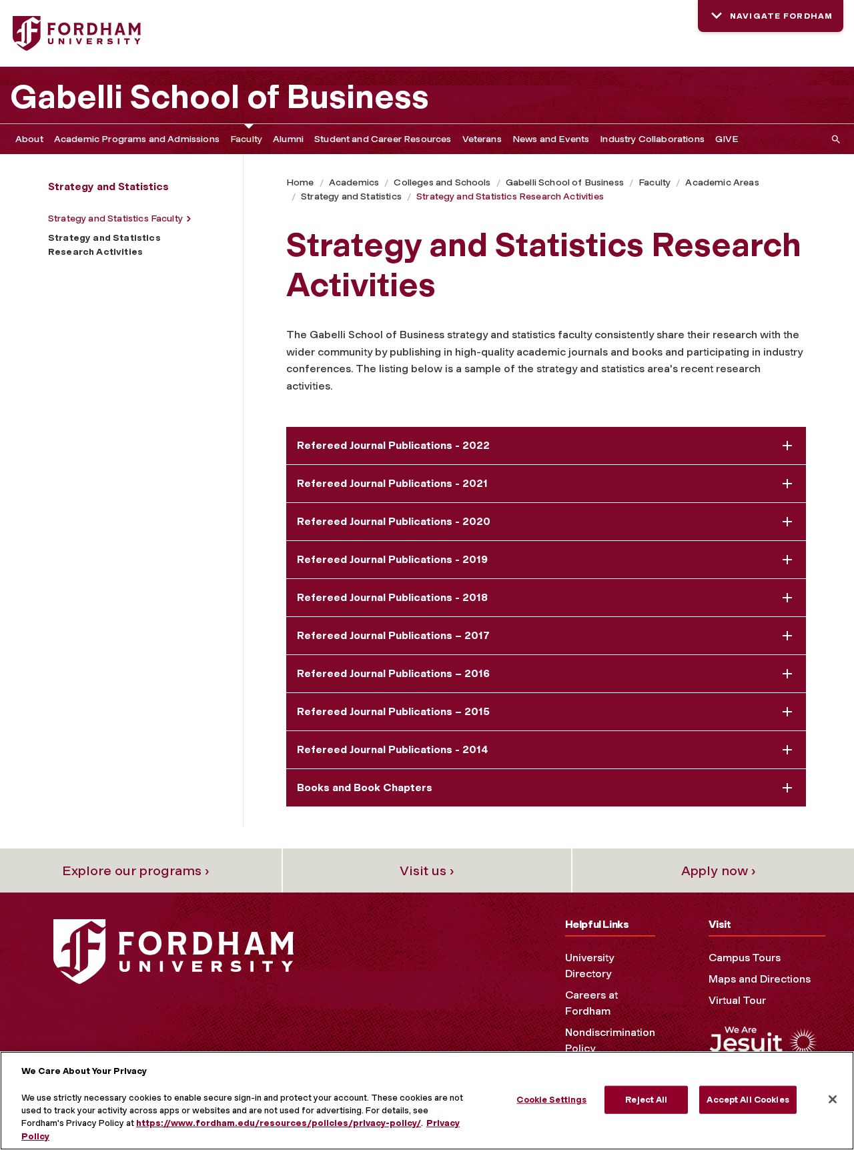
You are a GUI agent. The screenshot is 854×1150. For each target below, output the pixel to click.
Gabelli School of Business (219, 97)
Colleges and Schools (442, 182)
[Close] (832, 1099)
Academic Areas (722, 182)
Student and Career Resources (382, 139)
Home (300, 182)
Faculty (246, 139)
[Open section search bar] (833, 139)
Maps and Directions (760, 979)
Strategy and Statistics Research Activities (510, 196)
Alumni (288, 139)
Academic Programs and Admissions (137, 139)
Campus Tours (745, 957)
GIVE (727, 139)
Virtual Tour (737, 1000)
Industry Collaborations (652, 139)
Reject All (646, 1100)
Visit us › (427, 870)
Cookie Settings (551, 1100)
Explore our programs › (135, 870)
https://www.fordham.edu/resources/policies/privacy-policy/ (278, 1124)
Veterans (482, 139)
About (29, 139)
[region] (427, 1100)
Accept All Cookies (748, 1100)
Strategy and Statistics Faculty (115, 218)
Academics (354, 182)
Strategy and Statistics (351, 196)
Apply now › (718, 870)
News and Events (550, 139)
